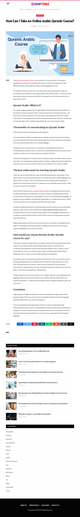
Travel (8, 491)
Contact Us (55, 505)
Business (9, 435)
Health (8, 457)
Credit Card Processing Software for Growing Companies (37, 361)
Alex (34, 26)
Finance (8, 450)
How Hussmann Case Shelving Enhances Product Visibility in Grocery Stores (42, 393)
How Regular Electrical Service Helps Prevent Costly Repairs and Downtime (43, 403)
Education (40, 15)
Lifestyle (8, 468)
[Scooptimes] (40, 3)
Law (7, 465)
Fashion (8, 446)
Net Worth (9, 472)
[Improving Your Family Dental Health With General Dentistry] (11, 385)
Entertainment (10, 443)
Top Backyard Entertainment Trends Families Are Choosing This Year (40, 372)
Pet (7, 480)
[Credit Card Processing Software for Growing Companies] (11, 364)
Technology (9, 487)
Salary (8, 483)
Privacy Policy (34, 505)
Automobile (9, 432)
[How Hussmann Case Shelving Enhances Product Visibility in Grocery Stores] (11, 395)
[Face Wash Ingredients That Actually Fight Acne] (11, 353)
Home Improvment (11, 461)
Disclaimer (45, 505)
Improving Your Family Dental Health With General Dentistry (37, 382)
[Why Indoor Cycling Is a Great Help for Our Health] (11, 416)
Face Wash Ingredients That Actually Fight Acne (34, 351)
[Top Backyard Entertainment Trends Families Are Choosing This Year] (11, 374)
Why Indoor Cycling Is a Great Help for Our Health (34, 414)
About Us (24, 505)
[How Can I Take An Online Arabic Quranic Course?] (40, 53)
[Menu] (8, 3)
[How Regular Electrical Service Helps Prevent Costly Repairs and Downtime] (11, 406)
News (7, 476)
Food (7, 454)
